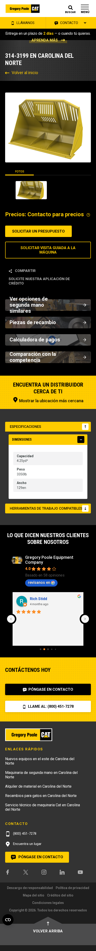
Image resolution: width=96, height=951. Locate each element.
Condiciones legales (48, 903)
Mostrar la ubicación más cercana (50, 400)
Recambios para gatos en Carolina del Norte (41, 795)
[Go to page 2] (48, 649)
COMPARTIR (25, 271)
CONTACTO (68, 23)
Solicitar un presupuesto (38, 231)
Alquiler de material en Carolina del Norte (38, 786)
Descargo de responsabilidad (30, 888)
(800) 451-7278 (24, 833)
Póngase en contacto (50, 689)
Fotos (19, 171)
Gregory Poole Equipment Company (49, 560)
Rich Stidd (38, 599)
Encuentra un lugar (26, 844)
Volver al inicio (25, 72)
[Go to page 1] (44, 649)
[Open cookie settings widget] (8, 919)
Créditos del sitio (60, 895)
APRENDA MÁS (44, 40)
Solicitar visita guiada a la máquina (48, 250)
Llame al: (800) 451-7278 (50, 706)
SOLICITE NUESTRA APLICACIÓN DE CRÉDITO (39, 281)
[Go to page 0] (40, 649)
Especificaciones (25, 427)
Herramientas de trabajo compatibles (46, 508)
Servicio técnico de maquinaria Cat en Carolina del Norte (42, 807)
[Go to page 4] (55, 649)
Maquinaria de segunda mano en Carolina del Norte (41, 774)
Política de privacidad (72, 888)
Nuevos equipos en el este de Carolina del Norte (39, 761)
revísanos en (39, 582)
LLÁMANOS (25, 23)
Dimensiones (22, 439)
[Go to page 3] (51, 649)
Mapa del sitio (33, 895)
